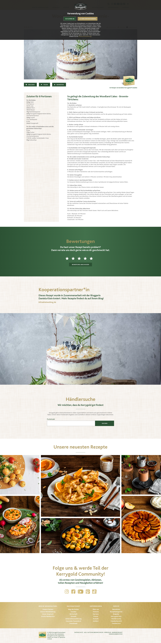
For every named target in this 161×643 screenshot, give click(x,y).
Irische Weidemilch (48, 616)
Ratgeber (116, 614)
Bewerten (60, 84)
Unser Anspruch (47, 614)
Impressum (107, 632)
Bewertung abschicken (80, 264)
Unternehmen (96, 606)
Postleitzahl (51, 419)
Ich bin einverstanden (87, 19)
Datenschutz (78, 632)
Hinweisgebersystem (115, 634)
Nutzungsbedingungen (95, 632)
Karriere (96, 614)
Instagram (67, 592)
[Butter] (128, 77)
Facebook (73, 592)
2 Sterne (74, 258)
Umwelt (73, 616)
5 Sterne (93, 258)
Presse (95, 616)
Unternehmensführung (73, 619)
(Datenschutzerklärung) (85, 36)
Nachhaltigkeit (73, 606)
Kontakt (96, 619)
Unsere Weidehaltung (47, 612)
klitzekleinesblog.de (47, 302)
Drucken (31, 84)
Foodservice (116, 623)
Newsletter (116, 609)
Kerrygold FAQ (116, 616)
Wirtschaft (73, 614)
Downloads (73, 623)
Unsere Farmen (48, 609)
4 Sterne (87, 258)
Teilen (45, 84)
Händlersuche (116, 619)
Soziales (73, 612)
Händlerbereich (116, 621)
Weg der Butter (73, 609)
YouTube (80, 592)
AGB (85, 632)
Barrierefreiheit (117, 632)
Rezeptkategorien (116, 612)
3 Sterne (80, 258)
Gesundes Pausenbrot (73, 621)
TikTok (94, 592)
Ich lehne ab (69, 19)
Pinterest (88, 592)
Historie (96, 612)
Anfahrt (96, 621)
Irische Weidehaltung (48, 606)
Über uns (96, 609)
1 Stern (68, 258)
